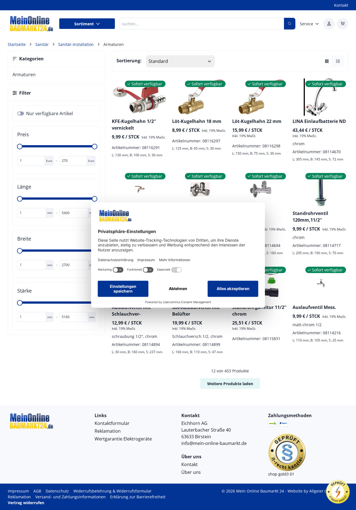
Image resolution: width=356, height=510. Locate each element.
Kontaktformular (112, 423)
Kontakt (341, 5)
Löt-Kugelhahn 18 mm (196, 121)
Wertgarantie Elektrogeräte (123, 439)
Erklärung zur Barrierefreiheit (137, 496)
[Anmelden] (329, 23)
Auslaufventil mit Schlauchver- (131, 310)
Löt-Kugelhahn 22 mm (256, 121)
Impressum (18, 491)
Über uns (191, 472)
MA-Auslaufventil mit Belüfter (196, 310)
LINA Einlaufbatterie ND (319, 121)
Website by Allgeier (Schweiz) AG (318, 491)
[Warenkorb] (342, 23)
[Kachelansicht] (326, 61)
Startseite (17, 44)
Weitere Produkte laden (230, 383)
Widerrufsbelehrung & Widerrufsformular (112, 491)
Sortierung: (129, 61)
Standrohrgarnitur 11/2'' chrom (259, 310)
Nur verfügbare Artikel (49, 113)
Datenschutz (57, 491)
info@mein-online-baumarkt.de (214, 443)
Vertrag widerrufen (26, 502)
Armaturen (24, 74)
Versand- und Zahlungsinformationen (70, 496)
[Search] (289, 23)
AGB (37, 491)
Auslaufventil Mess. (314, 307)
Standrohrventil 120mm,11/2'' (310, 216)
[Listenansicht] (337, 61)
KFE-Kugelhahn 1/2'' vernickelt (134, 124)
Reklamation (108, 431)
